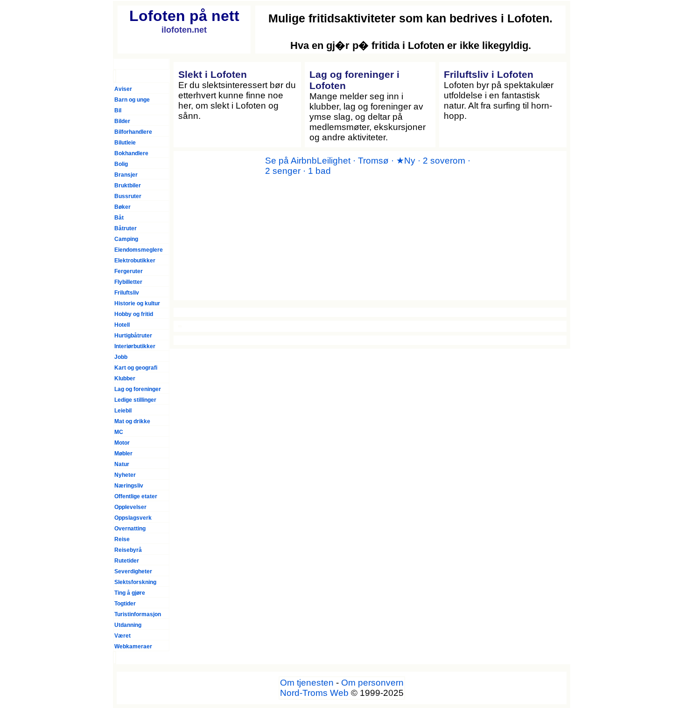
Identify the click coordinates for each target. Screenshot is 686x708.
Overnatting (130, 528)
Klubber (124, 378)
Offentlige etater (135, 496)
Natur (121, 464)
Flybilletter (128, 282)
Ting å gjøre (129, 593)
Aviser (123, 89)
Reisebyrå (128, 550)
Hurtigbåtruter (133, 335)
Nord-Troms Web (314, 693)
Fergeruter (128, 271)
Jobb (120, 357)
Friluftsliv (126, 292)
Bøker (122, 207)
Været (122, 635)
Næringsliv (128, 485)
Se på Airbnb (291, 160)
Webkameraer (133, 646)
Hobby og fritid (133, 314)
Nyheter (125, 475)
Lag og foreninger (137, 389)
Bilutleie (125, 142)
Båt (119, 217)
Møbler (123, 453)
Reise (122, 539)
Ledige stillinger (135, 400)
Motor (122, 443)
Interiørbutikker (134, 346)
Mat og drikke (132, 421)
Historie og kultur (137, 303)
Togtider (125, 603)
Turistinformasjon (137, 614)
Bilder (122, 121)
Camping (126, 239)
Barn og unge (132, 99)
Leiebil (123, 410)
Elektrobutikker (134, 260)
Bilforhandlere (133, 132)
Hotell (122, 325)
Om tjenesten (307, 682)
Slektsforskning (135, 582)
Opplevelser (130, 507)
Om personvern (372, 682)
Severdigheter (133, 571)
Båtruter (125, 228)
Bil (117, 110)
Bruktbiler (127, 185)
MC (118, 432)
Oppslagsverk (133, 518)
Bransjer (126, 175)
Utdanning (127, 625)
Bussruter (127, 196)
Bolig (121, 164)
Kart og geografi (135, 367)
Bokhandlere (131, 153)
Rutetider (126, 560)
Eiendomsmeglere (138, 250)
